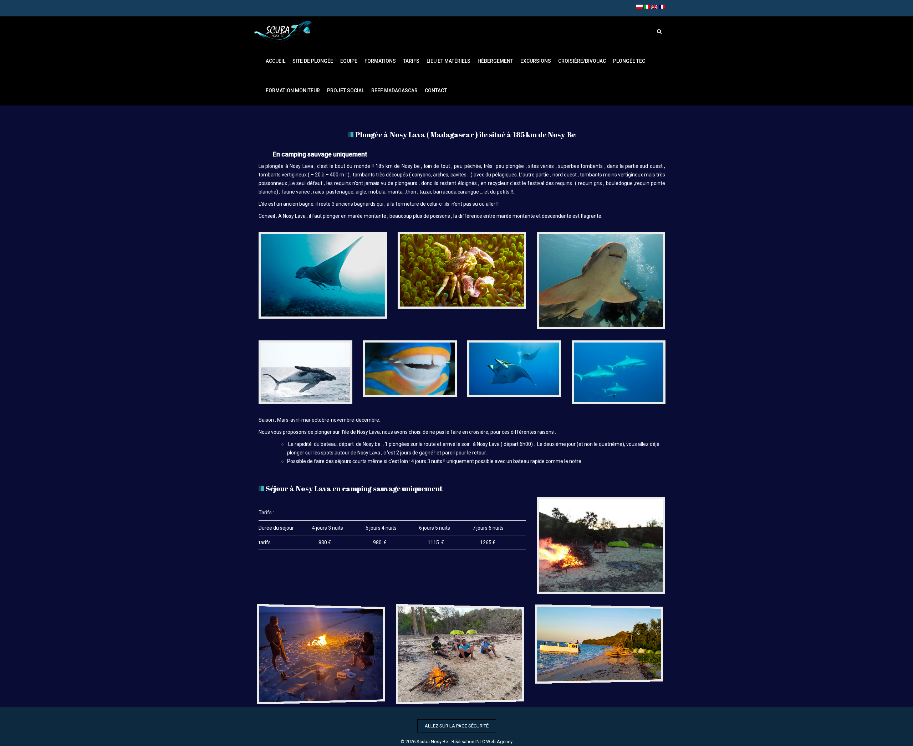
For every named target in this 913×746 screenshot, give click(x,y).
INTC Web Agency (493, 741)
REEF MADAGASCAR (394, 90)
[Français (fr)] (662, 6)
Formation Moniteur (293, 90)
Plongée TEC (629, 61)
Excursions (535, 61)
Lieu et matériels (448, 61)
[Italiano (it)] (647, 6)
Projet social (345, 90)
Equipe (348, 61)
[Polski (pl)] (639, 6)
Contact (436, 90)
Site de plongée (312, 61)
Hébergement (495, 61)
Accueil (275, 61)
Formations (380, 61)
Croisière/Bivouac (582, 61)
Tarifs (411, 61)
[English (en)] (654, 6)
